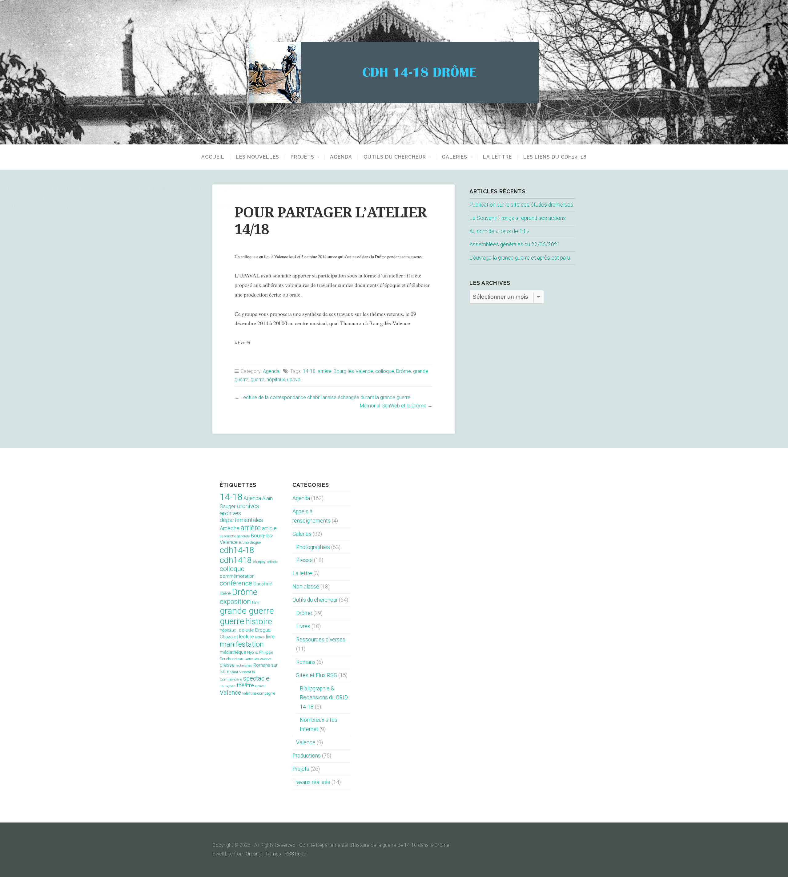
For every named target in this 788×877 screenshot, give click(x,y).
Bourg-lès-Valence (353, 371)
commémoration (237, 576)
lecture (246, 637)
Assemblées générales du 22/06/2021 (514, 244)
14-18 (309, 371)
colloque (384, 371)
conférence (236, 583)
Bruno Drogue (250, 542)
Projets (302, 157)
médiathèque (233, 652)
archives (248, 506)
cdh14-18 (237, 550)
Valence (230, 692)
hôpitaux (276, 379)
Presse (304, 560)
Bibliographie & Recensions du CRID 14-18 (324, 697)
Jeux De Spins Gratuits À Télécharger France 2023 (59, 216)
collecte (272, 562)
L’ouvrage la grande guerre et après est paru (519, 258)
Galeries (454, 157)
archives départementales (241, 516)
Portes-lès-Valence (257, 659)
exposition (235, 601)
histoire (258, 621)
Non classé (305, 587)
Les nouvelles (257, 157)
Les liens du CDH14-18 (555, 157)
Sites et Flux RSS (316, 675)
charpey (259, 562)
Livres (303, 626)
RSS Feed (295, 854)
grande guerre (247, 611)
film (255, 602)
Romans (306, 662)
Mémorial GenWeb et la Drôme (393, 406)
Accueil (212, 157)
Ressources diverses (320, 640)
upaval (294, 379)
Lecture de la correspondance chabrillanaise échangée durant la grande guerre (325, 397)
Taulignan (227, 686)
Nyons (252, 652)
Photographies (313, 547)
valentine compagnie (258, 693)
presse (227, 665)
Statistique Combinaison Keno (35, 197)
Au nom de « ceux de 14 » (499, 231)
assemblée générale (235, 536)
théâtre (245, 685)
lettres (260, 637)
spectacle (256, 678)
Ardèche (229, 528)
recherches (244, 666)
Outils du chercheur (395, 157)
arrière (325, 371)
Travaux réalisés (311, 782)
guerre (257, 379)
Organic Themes (263, 854)
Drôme (403, 371)
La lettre (497, 157)
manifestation (242, 644)
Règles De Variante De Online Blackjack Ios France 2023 (66, 179)
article (269, 528)
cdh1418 (236, 560)
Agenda (341, 157)
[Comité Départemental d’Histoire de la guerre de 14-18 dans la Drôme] (394, 72)
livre (270, 637)
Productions (306, 756)
